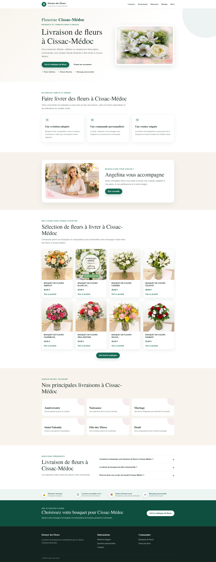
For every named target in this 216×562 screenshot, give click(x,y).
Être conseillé (113, 191)
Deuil (172, 4)
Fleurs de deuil (145, 543)
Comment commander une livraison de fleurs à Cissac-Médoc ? (126, 459)
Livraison (131, 4)
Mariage (164, 4)
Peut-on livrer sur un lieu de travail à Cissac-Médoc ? (121, 475)
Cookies (100, 547)
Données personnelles (106, 543)
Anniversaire (143, 4)
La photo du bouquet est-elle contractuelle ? (118, 467)
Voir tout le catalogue (108, 355)
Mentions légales (104, 540)
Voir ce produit (50, 294)
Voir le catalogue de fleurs (55, 64)
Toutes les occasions (82, 64)
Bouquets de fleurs (146, 540)
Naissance (155, 4)
